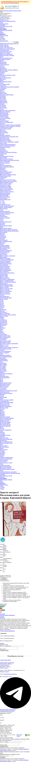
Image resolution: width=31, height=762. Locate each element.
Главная (2, 488)
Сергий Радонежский (5, 261)
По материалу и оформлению (7, 279)
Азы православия (4, 114)
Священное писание (5, 59)
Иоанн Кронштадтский (5, 263)
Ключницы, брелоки (5, 416)
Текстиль (2, 305)
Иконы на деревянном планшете (8, 282)
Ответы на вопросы (5, 162)
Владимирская (3, 232)
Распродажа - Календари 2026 (7, 48)
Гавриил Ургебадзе (4, 267)
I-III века (2, 103)
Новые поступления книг (6, 54)
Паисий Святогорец (5, 266)
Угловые (2, 318)
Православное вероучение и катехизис (9, 160)
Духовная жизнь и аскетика (7, 156)
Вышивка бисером (4, 420)
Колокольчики (3, 397)
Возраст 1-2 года (4, 346)
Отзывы (2, 643)
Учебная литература (5, 213)
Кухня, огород (3, 143)
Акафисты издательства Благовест (8, 152)
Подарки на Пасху (4, 447)
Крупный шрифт (4, 195)
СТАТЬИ (2, 38)
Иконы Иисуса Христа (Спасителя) (8, 229)
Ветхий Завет (3, 62)
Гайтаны (2, 306)
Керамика (2, 394)
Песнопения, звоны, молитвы (7, 469)
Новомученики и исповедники (7, 110)
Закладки (2, 409)
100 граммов (3, 363)
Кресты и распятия (4, 313)
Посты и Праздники (5, 161)
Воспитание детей (4, 138)
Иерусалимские (4, 360)
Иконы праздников (4, 278)
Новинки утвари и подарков (7, 55)
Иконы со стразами (4, 289)
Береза (1, 329)
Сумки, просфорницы (5, 351)
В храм (1, 301)
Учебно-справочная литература (7, 144)
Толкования (3, 96)
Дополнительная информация (7, 630)
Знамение (2, 238)
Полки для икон (4, 316)
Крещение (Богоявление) (6, 439)
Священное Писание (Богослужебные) (9, 86)
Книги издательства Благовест (7, 145)
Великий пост (3, 440)
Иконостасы (3, 325)
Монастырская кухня (5, 190)
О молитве (2, 76)
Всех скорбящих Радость (6, 241)
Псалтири (2, 148)
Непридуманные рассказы (6, 182)
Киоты (1, 380)
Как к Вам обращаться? (5, 740)
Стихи (1, 210)
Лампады (2, 310)
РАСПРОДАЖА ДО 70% (6, 26)
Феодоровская (3, 249)
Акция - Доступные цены (6, 47)
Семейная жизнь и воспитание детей (9, 136)
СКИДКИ (2, 25)
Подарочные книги (5, 392)
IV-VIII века (3, 105)
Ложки (1, 398)
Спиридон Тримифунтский (6, 259)
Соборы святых (4, 274)
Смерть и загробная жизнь (6, 122)
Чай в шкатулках (4, 437)
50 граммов (3, 368)
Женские (2, 413)
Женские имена (4, 276)
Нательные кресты (4, 385)
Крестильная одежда (5, 335)
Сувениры (2, 433)
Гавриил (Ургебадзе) (5, 173)
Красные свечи (3, 449)
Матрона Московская (5, 268)
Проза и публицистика (5, 165)
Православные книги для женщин (8, 181)
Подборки (2, 169)
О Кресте (2, 178)
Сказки (2, 219)
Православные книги (5, 199)
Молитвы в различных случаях (7, 75)
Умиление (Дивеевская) (6, 250)
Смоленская (3, 236)
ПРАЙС (2, 33)
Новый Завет (3, 63)
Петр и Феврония (4, 271)
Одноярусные (3, 320)
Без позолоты (3, 389)
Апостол (2, 65)
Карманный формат (5, 194)
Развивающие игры (5, 405)
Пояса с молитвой (4, 352)
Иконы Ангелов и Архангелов (7, 255)
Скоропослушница (4, 245)
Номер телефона (4, 742)
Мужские (2, 411)
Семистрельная (3, 240)
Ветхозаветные (3, 102)
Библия (2, 60)
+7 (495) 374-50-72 (4, 17)
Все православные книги (6, 58)
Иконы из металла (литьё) (6, 288)
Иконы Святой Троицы (5, 228)
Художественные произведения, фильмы (10, 473)
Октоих (2, 83)
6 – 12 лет (2, 202)
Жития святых (3, 101)
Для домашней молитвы (6, 356)
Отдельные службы (5, 84)
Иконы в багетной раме (6, 291)
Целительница (3, 254)
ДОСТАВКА (3, 29)
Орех (1, 330)
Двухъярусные (3, 321)
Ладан (1, 361)
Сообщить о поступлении (4, 579)
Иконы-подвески (4, 386)
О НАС (2, 36)
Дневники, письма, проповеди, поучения (10, 126)
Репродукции (3, 131)
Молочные (2, 327)
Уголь (1, 378)
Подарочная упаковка (5, 422)
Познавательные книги (5, 221)
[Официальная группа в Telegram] (15, 708)
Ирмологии (3, 79)
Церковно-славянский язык (6, 94)
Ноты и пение (3, 93)
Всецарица (2, 242)
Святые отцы (3, 100)
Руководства (3, 85)
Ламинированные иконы (6, 284)
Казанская (2, 233)
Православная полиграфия (6, 402)
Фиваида (2, 372)
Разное (1, 470)
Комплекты (3, 168)
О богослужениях (4, 117)
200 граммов (3, 365)
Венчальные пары (4, 296)
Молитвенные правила (5, 81)
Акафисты (2, 72)
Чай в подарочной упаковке (7, 418)
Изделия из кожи (4, 407)
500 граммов (3, 369)
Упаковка (2, 436)
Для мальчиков (3, 338)
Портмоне (2, 414)
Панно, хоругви (4, 299)
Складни (2, 295)
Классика (2, 224)
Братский (2, 375)
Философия (3, 98)
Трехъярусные (3, 322)
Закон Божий (3, 68)
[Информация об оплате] (15, 609)
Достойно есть (3, 253)
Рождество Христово (5, 426)
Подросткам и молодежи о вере (8, 179)
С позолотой (3, 388)
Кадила (2, 304)
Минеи (1, 80)
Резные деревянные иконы (6, 285)
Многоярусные (3, 323)
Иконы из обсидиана (5, 293)
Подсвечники (3, 312)
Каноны (2, 73)
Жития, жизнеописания (6, 207)
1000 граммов (3, 364)
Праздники (2, 119)
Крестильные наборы (5, 337)
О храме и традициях (5, 118)
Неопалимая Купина (5, 248)
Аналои (2, 303)
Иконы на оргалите (5, 292)
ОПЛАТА (2, 27)
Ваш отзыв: (3, 649)
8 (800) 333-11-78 (4, 19)
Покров (2, 244)
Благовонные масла (5, 377)
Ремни (1, 410)
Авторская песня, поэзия (6, 462)
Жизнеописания (4, 113)
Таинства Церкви (4, 120)
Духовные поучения (5, 465)
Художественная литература (7, 212)
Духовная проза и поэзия (6, 127)
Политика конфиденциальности (8, 709)
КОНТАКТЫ (3, 34)
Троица (2, 456)
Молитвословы (3, 71)
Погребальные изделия (5, 348)
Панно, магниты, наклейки (6, 399)
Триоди (2, 90)
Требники (2, 89)
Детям (1, 431)
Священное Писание (5, 147)
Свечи (1, 354)
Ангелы (2, 395)
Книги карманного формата (7, 166)
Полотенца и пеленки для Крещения (9, 343)
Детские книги (3, 198)
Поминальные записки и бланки (8, 314)
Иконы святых (3, 257)
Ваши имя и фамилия (5, 646)
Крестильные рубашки (5, 340)
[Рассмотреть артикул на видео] (2, 539)
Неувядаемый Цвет (5, 251)
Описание (2, 617)
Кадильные (3, 358)
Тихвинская (3, 237)
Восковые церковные (5, 355)
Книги (1, 427)
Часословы (2, 92)
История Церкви (4, 132)
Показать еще (3, 604)
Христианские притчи (5, 128)
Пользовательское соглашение (7, 710)
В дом (1, 308)
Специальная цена (4, 50)
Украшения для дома (5, 435)
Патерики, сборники (5, 111)
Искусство (2, 130)
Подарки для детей (4, 403)
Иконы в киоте (3, 283)
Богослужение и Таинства (6, 158)
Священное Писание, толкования (8, 471)
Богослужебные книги (5, 77)
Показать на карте (4, 671)
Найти (17, 42)
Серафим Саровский (5, 262)
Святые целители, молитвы (7, 191)
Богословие (3, 97)
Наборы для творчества (6, 406)
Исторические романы (5, 186)
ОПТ (1, 31)
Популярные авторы (5, 196)
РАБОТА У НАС (4, 35)
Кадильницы (3, 309)
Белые (1, 326)
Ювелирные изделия (5, 384)
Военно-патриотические (6, 172)
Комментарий (3, 745)
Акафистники (3, 153)
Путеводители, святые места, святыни (9, 141)
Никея (4, 548)
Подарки (2, 428)
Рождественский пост (5, 424)
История (2, 134)
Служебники (3, 88)
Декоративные (3, 359)
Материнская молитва (5, 175)
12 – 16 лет (2, 203)
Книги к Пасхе (3, 445)
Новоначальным (4, 115)
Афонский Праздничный (6, 373)
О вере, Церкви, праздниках (7, 206)
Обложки (2, 415)
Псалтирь (2, 67)
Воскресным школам (5, 193)
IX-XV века (3, 106)
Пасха (1, 444)
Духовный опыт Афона (5, 187)
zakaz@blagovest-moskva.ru (10, 674)
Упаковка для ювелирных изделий (8, 390)
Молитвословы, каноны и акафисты (9, 69)
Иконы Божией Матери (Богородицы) (9, 230)
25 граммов (3, 367)
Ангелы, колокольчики (5, 430)
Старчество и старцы (5, 185)
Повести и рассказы (5, 211)
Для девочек (3, 339)
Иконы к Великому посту (6, 443)
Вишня (1, 331)
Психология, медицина (5, 140)
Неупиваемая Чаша (4, 246)
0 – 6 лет (2, 200)
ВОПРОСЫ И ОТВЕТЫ (6, 30)
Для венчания (3, 334)
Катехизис (2, 123)
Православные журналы (6, 225)
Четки (1, 381)
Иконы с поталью (4, 287)
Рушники (2, 350)
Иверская (2, 234)
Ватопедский (3, 371)
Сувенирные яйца (4, 401)
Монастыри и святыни (5, 468)
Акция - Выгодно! (4, 46)
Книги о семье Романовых (6, 189)
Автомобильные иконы (6, 297)
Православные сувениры (6, 393)
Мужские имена (4, 275)
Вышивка (2, 453)
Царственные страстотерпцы (7, 272)
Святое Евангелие (4, 64)
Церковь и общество (5, 135)
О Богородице (3, 177)
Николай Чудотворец (5, 258)
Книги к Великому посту (6, 441)
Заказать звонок (4, 746)
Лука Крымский (4, 265)
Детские (2, 164)
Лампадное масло (4, 376)
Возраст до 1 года (4, 344)
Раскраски (2, 215)
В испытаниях (3, 170)
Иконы (1, 448)
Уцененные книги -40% (6, 51)
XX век (2, 109)
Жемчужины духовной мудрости (8, 174)
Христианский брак (5, 139)
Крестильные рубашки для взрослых (9, 347)
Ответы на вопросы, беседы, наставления (10, 124)
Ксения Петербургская (5, 270)
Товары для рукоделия (5, 419)
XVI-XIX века (3, 107)
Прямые (2, 317)
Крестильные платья (5, 342)
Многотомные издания (5, 183)
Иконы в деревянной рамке (6, 280)
